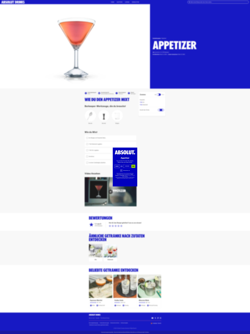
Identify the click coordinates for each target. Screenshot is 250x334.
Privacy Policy (122, 175)
